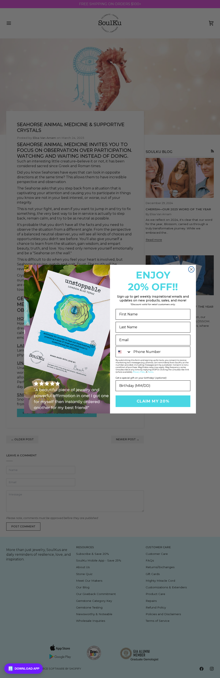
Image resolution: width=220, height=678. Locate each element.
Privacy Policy (139, 372)
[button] (23, 668)
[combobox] (123, 352)
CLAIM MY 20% (153, 401)
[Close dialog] (191, 269)
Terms (150, 372)
